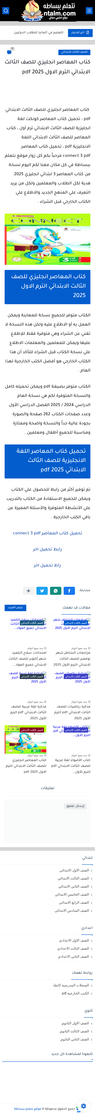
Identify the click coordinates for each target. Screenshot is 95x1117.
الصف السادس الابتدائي (72, 910)
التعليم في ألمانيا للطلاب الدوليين (38, 29)
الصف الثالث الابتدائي (74, 52)
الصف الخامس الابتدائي (72, 894)
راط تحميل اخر (47, 566)
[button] (69, 591)
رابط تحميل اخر (47, 549)
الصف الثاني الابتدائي (73, 886)
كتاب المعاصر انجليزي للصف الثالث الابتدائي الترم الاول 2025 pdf (26, 766)
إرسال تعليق (75, 806)
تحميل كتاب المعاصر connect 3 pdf (47, 533)
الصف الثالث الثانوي (74, 1031)
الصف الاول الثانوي (75, 1023)
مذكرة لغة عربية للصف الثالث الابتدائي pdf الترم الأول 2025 (28, 713)
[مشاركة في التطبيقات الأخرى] (28, 591)
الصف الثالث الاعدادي (73, 948)
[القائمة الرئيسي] (89, 10)
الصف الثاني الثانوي (74, 1039)
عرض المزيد (15, 607)
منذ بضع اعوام (79, 648)
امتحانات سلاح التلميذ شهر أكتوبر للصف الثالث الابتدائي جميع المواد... (27, 659)
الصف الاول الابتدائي (74, 870)
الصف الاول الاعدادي (74, 940)
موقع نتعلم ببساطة (27, 1109)
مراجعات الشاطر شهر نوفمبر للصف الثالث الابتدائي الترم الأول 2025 (71, 659)
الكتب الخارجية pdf (75, 993)
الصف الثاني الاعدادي (73, 956)
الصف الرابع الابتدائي (74, 902)
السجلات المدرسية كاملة (71, 985)
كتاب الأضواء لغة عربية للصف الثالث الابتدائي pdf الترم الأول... (70, 766)
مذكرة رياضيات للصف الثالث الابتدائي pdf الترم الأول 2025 (72, 713)
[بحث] (5, 10)
